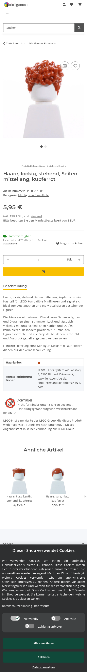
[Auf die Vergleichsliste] (64, 65)
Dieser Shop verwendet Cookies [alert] (43, 550)
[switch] (15, 618)
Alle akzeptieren (43, 643)
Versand (36, 216)
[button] (64, 4)
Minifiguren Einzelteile (33, 195)
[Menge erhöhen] (79, 259)
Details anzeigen (43, 667)
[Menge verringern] (7, 259)
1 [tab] (41, 146)
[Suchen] (79, 27)
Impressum (42, 606)
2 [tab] (45, 146)
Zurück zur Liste (15, 43)
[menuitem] (7, 14)
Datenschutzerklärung (17, 606)
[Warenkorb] (80, 4)
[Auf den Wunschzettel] (75, 65)
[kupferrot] (39, 363)
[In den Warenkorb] (6, 56)
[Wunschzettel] (71, 4)
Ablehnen (44, 657)
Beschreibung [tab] (15, 286)
